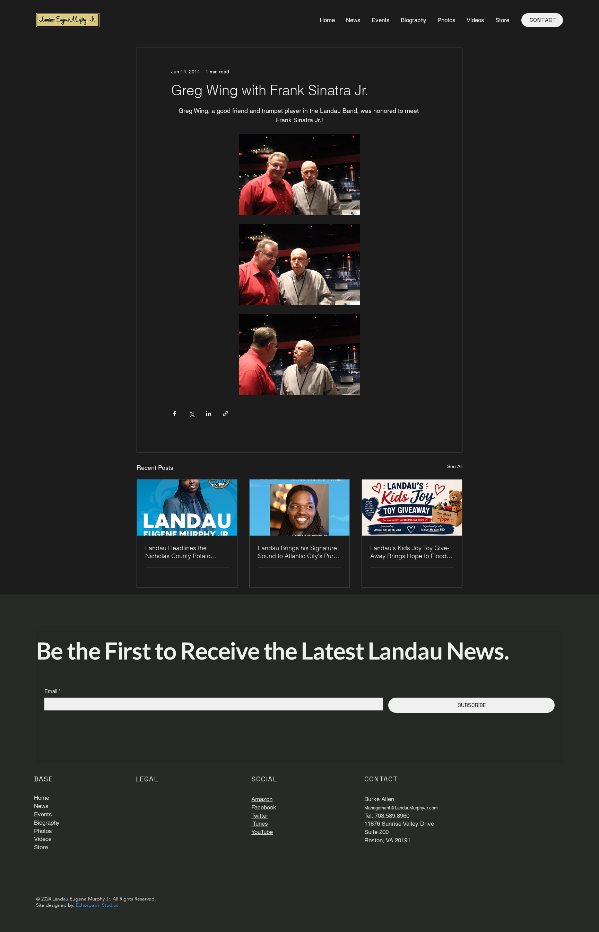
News (41, 806)
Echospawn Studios (97, 905)
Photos (43, 830)
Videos (43, 838)
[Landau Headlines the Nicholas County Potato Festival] (187, 508)
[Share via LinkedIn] (208, 413)
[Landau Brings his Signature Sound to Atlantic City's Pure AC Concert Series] (300, 508)
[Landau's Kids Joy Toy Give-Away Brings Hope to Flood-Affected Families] (412, 508)
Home (41, 797)
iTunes (259, 823)
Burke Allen (379, 799)
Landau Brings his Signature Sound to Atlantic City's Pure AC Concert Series (297, 552)
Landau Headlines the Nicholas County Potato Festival (177, 552)
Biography (47, 822)
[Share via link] (225, 413)
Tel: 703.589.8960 (386, 815)
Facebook (263, 807)
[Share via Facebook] (174, 413)
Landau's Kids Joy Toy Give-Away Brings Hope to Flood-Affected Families (409, 552)
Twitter (259, 815)
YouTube (262, 831)
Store (41, 847)
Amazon (261, 799)
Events (43, 814)
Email (52, 691)
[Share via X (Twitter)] (191, 413)
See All (454, 466)
